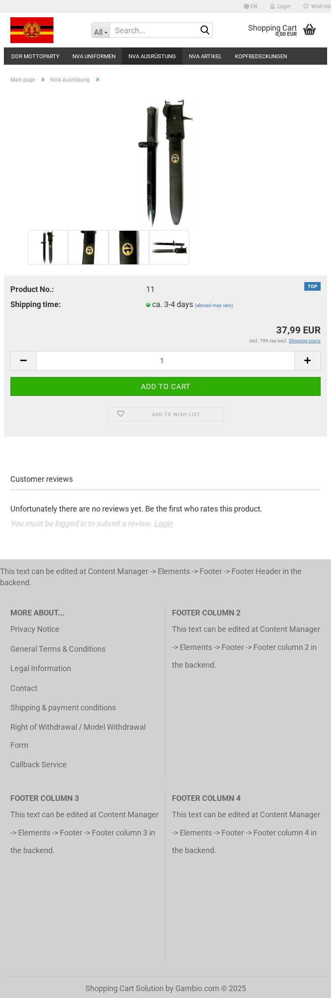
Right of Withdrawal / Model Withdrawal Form (78, 735)
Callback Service (38, 764)
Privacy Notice (34, 629)
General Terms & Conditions (58, 648)
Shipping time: (35, 304)
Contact (23, 688)
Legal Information (40, 668)
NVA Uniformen (94, 56)
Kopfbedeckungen (261, 56)
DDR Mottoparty (35, 56)
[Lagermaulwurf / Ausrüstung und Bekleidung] (44, 30)
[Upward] (307, 985)
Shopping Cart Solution (124, 988)
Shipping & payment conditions (63, 707)
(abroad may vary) (214, 305)
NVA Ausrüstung (152, 56)
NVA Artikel (205, 56)
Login (282, 6)
